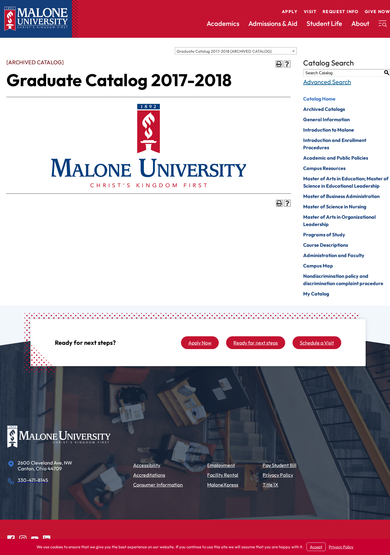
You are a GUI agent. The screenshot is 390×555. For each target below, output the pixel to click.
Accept (316, 546)
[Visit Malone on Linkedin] (46, 538)
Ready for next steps (255, 343)
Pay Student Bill (279, 465)
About (360, 23)
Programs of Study (324, 235)
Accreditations (149, 475)
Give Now (377, 11)
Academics (223, 23)
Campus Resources (324, 168)
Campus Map (318, 266)
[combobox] (236, 51)
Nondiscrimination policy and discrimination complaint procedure (343, 279)
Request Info (341, 11)
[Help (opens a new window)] (287, 64)
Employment (221, 465)
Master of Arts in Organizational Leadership (339, 220)
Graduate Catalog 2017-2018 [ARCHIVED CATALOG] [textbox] (224, 51)
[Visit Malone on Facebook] (11, 538)
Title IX (270, 485)
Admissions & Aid (272, 23)
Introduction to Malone (328, 130)
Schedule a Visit (317, 343)
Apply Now (199, 343)
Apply (290, 11)
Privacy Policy (278, 475)
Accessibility (146, 465)
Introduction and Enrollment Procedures (334, 143)
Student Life (324, 23)
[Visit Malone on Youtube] (34, 538)
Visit (310, 11)
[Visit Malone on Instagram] (23, 538)
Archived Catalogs (324, 109)
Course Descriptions (325, 245)
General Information (326, 119)
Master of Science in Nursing (334, 206)
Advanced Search (327, 82)
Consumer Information (158, 485)
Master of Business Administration (341, 196)
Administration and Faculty (333, 255)
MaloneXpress (222, 485)
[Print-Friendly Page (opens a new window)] (279, 64)
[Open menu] (382, 24)
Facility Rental (222, 475)
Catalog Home (319, 99)
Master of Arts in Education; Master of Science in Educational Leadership (345, 182)
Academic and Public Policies (335, 158)
